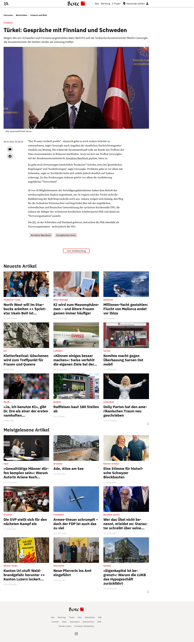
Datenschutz (88, 622)
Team (64, 622)
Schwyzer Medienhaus (84, 626)
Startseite (8, 15)
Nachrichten (21, 15)
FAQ (100, 617)
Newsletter (90, 617)
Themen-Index (64, 626)
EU (34, 222)
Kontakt (55, 622)
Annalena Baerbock (77, 158)
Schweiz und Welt (38, 15)
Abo (97, 3)
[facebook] (17, 157)
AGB (99, 622)
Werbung (105, 3)
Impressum (75, 622)
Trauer (71, 617)
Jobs (80, 617)
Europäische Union (66, 235)
